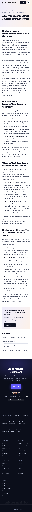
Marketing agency (22, 455)
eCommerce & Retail (23, 443)
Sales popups (6, 473)
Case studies (5, 493)
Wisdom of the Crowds (22, 350)
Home (4, 443)
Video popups (6, 470)
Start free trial (10, 325)
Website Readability (8, 341)
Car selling (20, 470)
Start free (23, 2)
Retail (19, 465)
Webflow (18, 429)
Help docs (5, 495)
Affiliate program (6, 488)
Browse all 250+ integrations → (22, 415)
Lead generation (22, 453)
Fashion (20, 463)
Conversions (5, 468)
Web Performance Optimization (18, 337)
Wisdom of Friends (8, 350)
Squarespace (10, 429)
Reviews (4, 465)
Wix (3, 429)
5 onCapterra (23, 396)
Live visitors (5, 463)
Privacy (16, 509)
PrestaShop (12, 423)
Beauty (19, 475)
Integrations (5, 453)
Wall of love (5, 485)
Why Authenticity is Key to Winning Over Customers (13, 345)
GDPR (21, 509)
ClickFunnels (5, 431)
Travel (19, 468)
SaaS (19, 448)
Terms (11, 509)
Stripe (12, 431)
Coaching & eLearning (23, 450)
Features (4, 445)
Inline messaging (6, 450)
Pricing (4, 455)
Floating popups (6, 448)
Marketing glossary (7, 10)
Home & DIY (21, 473)
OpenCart (25, 423)
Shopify (4, 421)
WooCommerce (13, 421)
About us (4, 483)
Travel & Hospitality (22, 445)
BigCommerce (22, 421)
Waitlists (5, 337)
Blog (3, 490)
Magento (4, 423)
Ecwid (19, 423)
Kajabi (18, 431)
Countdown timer (6, 475)
